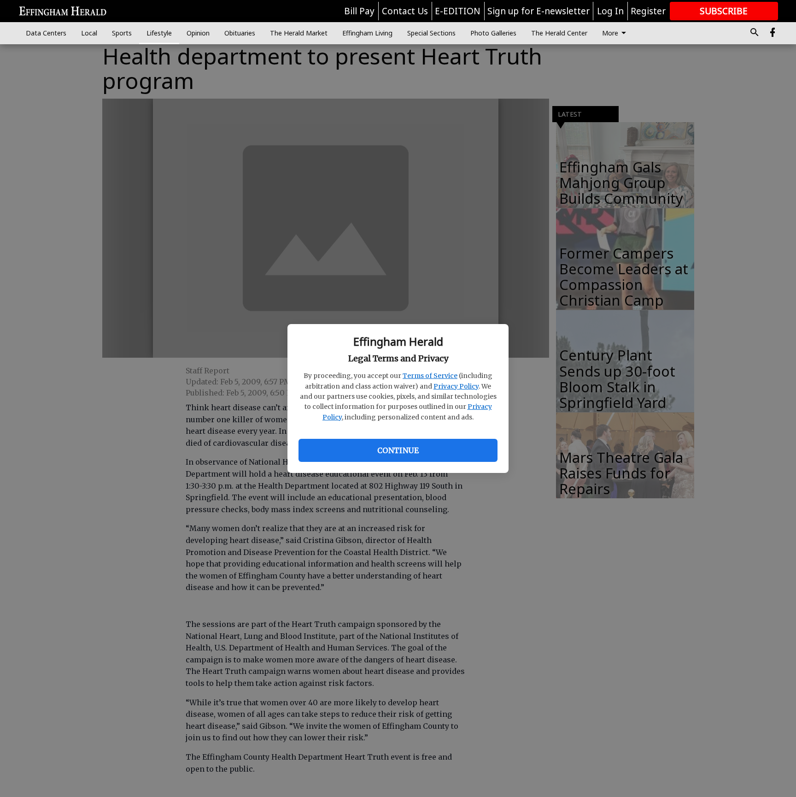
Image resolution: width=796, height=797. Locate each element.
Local (89, 33)
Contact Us (405, 11)
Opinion (198, 33)
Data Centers (46, 33)
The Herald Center (559, 33)
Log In (610, 11)
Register (648, 11)
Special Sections (431, 33)
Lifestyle (159, 33)
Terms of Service (430, 376)
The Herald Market (299, 33)
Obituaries (239, 33)
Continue (398, 450)
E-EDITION (457, 11)
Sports (122, 33)
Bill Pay (359, 11)
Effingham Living (367, 33)
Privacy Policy (456, 386)
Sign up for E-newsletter (538, 11)
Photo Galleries (493, 33)
